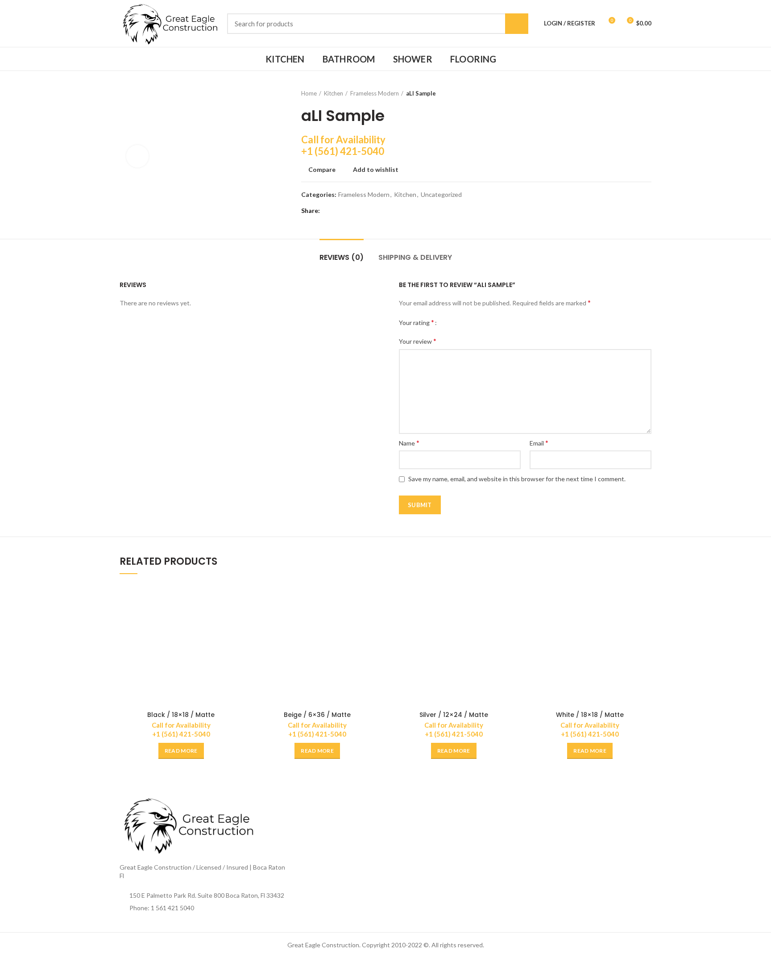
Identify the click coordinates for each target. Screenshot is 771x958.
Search (516, 23)
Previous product (629, 93)
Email (539, 442)
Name (409, 442)
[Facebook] (329, 211)
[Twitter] (340, 211)
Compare (322, 170)
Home (309, 93)
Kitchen (333, 93)
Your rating (416, 322)
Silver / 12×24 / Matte (453, 715)
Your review (417, 341)
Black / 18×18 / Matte (181, 715)
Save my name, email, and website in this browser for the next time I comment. (517, 479)
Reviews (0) (341, 257)
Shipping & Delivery (415, 257)
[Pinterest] (351, 211)
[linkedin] (362, 211)
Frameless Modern (374, 93)
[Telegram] (373, 211)
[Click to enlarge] (137, 156)
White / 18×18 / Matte (590, 715)
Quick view (236, 618)
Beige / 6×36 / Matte (317, 715)
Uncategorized (441, 194)
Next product (646, 93)
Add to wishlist (375, 170)
